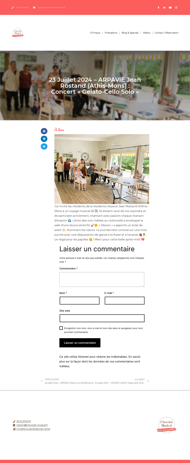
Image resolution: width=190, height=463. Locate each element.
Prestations (111, 32)
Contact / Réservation (166, 32)
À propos (95, 32)
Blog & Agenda (130, 32)
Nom (63, 293)
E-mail (109, 293)
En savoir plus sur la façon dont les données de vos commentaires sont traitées (99, 361)
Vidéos (146, 32)
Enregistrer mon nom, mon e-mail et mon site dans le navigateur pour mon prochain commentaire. (103, 330)
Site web (64, 310)
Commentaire (68, 268)
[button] (44, 131)
